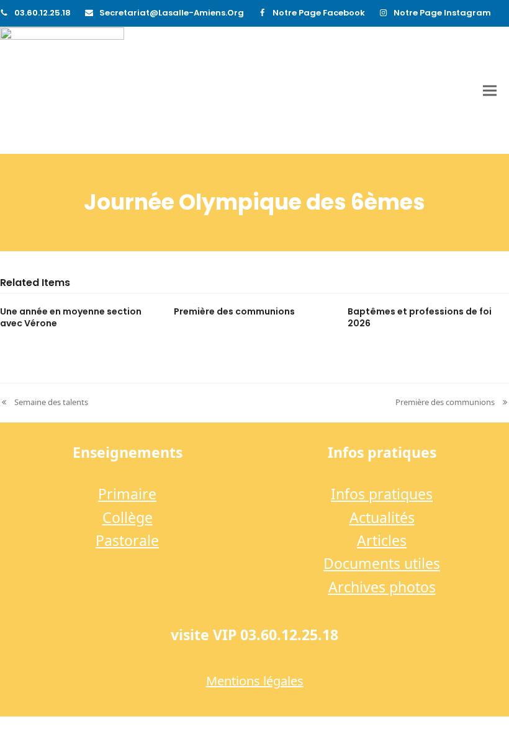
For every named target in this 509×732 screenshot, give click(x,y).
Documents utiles (381, 563)
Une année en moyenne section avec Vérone (71, 317)
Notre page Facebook (319, 13)
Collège (127, 517)
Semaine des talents (44, 402)
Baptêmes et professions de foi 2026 (420, 317)
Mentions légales (255, 680)
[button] (490, 91)
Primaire (127, 494)
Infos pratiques (382, 494)
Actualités (382, 517)
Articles (382, 540)
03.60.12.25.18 (42, 13)
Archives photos (382, 587)
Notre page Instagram (442, 13)
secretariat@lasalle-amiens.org (171, 13)
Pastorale (127, 540)
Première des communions (234, 311)
